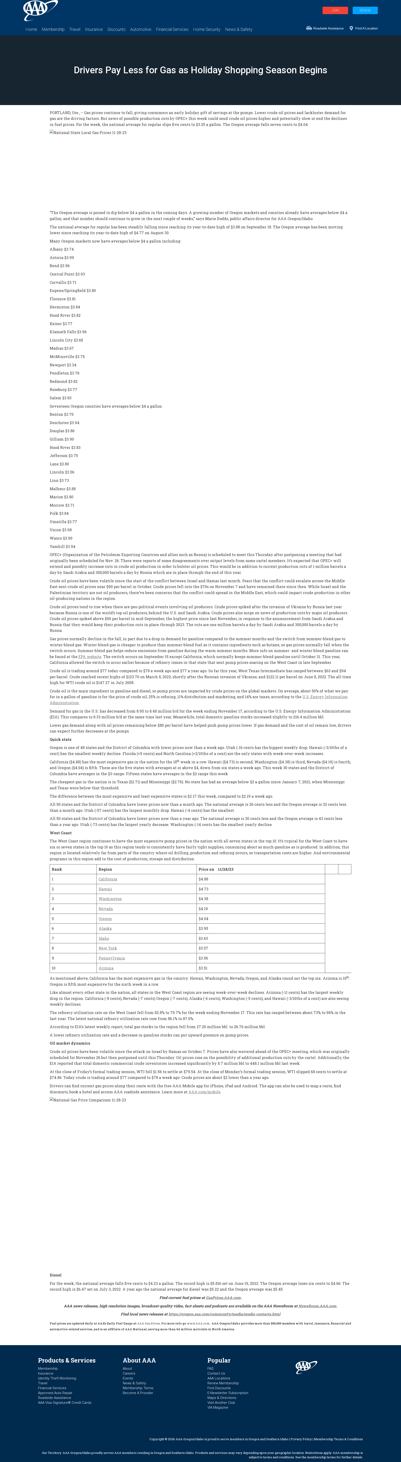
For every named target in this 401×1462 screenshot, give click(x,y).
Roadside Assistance (328, 28)
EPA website (89, 656)
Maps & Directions (221, 1398)
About (127, 1368)
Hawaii (105, 888)
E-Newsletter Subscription (227, 1393)
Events (128, 1378)
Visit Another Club (221, 1403)
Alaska (105, 928)
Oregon (105, 918)
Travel (42, 1383)
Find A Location (366, 28)
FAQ (210, 1368)
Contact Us (216, 1373)
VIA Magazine (217, 1407)
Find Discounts (219, 1388)
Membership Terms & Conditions (338, 1439)
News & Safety (134, 1383)
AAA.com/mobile (204, 1091)
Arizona (106, 968)
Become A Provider (138, 1393)
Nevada (106, 908)
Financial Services (52, 1388)
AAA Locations (218, 1378)
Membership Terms (138, 1388)
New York (108, 948)
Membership (48, 1368)
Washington (110, 898)
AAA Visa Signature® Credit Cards (64, 1403)
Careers (129, 1373)
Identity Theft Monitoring (57, 1378)
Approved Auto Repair (55, 1393)
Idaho (104, 938)
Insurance (45, 1373)
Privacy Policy (301, 1439)
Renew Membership (223, 1383)
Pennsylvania (112, 958)
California (108, 879)
